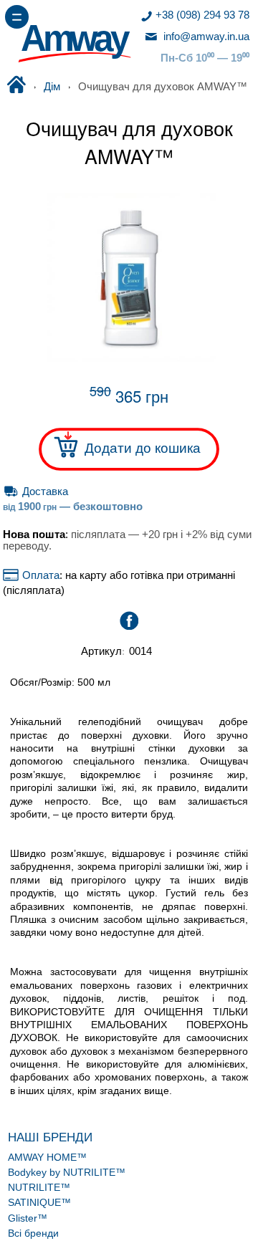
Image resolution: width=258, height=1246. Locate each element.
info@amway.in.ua (205, 36)
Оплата (39, 575)
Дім (52, 86)
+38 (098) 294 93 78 (202, 15)
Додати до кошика (143, 448)
